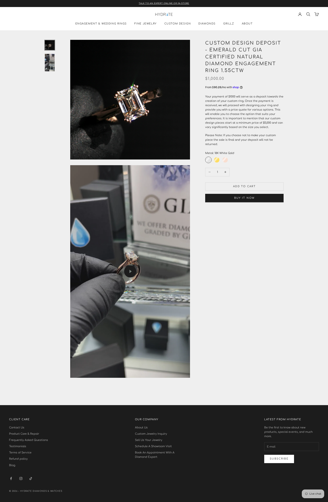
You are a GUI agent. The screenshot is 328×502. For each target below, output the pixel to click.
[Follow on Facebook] (11, 478)
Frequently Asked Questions (28, 440)
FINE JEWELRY (145, 23)
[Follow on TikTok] (31, 478)
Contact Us (16, 427)
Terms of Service (20, 452)
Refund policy (18, 458)
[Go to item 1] (49, 45)
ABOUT (247, 23)
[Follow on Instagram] (21, 478)
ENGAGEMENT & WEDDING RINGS (101, 23)
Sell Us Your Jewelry (148, 440)
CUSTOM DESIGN (177, 23)
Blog (12, 465)
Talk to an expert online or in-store (164, 3)
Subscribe (279, 458)
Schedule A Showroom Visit (153, 446)
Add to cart (244, 186)
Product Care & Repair (24, 433)
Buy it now (244, 197)
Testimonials (17, 446)
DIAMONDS (207, 23)
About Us (141, 427)
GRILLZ (228, 23)
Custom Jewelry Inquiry (151, 433)
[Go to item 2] (49, 62)
